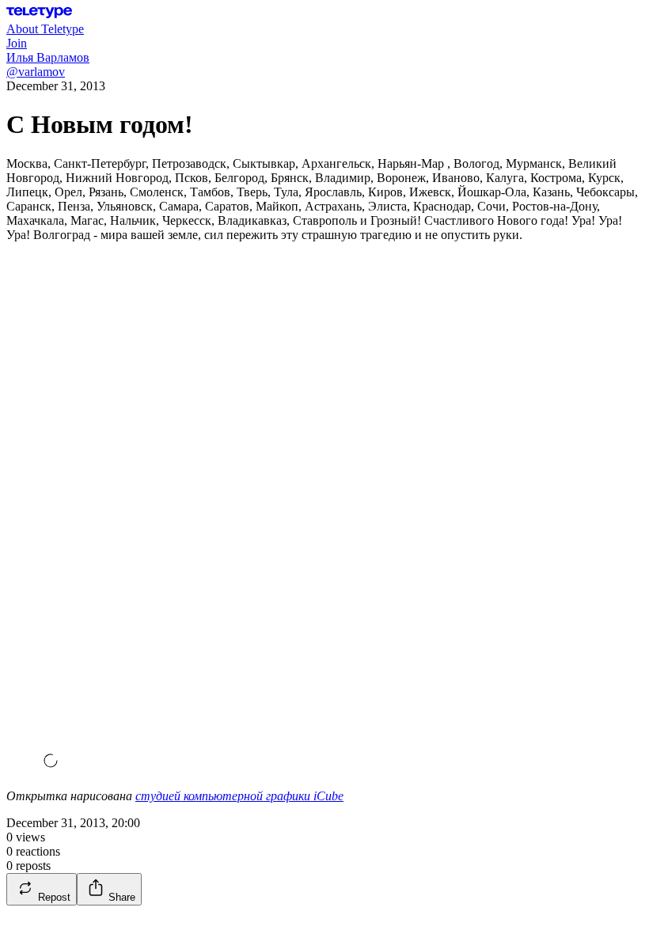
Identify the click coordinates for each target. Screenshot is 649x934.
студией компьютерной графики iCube (239, 796)
